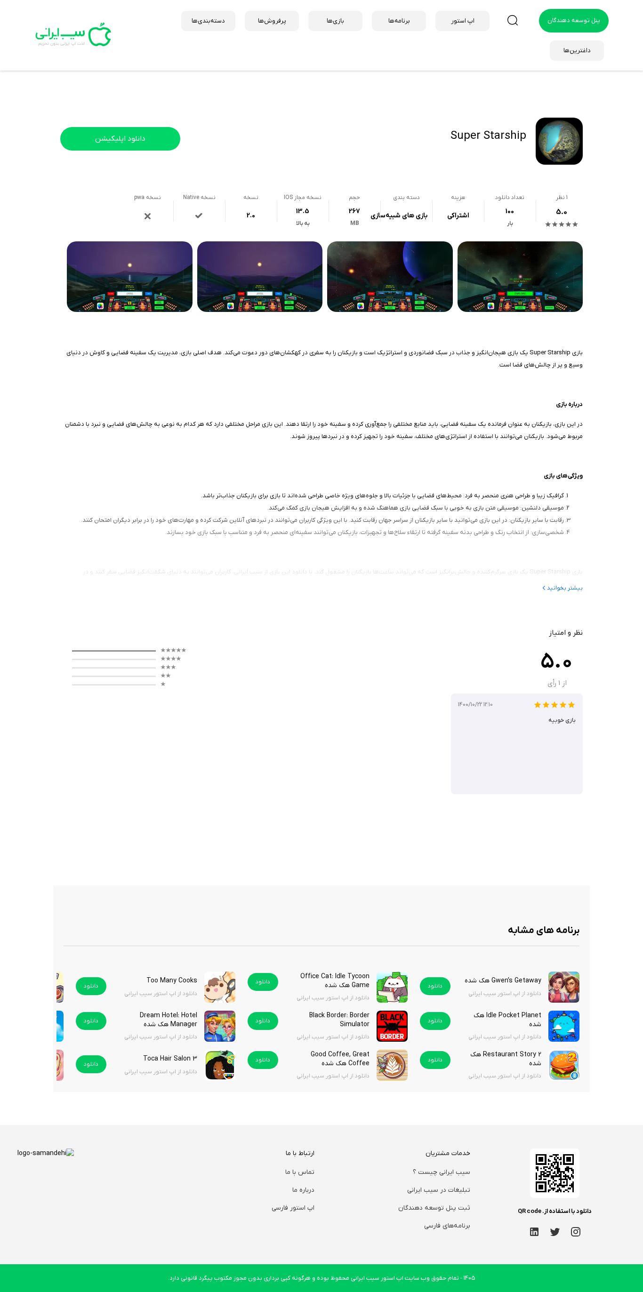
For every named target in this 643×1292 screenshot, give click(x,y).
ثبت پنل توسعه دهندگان (434, 1208)
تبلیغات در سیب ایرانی (438, 1190)
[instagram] (575, 1231)
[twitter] (555, 1231)
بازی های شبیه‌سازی (398, 215)
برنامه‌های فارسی (447, 1225)
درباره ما (303, 1190)
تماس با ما (299, 1172)
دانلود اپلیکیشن (120, 139)
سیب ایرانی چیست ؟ (441, 1172)
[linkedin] (534, 1231)
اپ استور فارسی (293, 1208)
